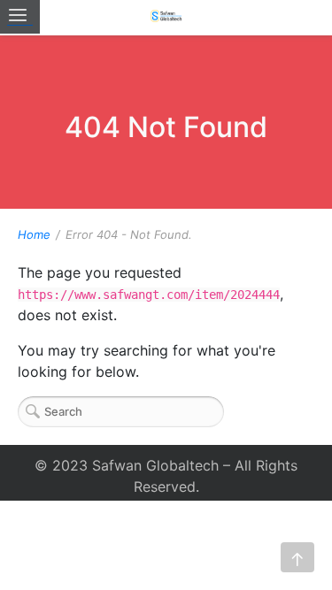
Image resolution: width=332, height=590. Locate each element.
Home (34, 234)
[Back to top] (297, 557)
